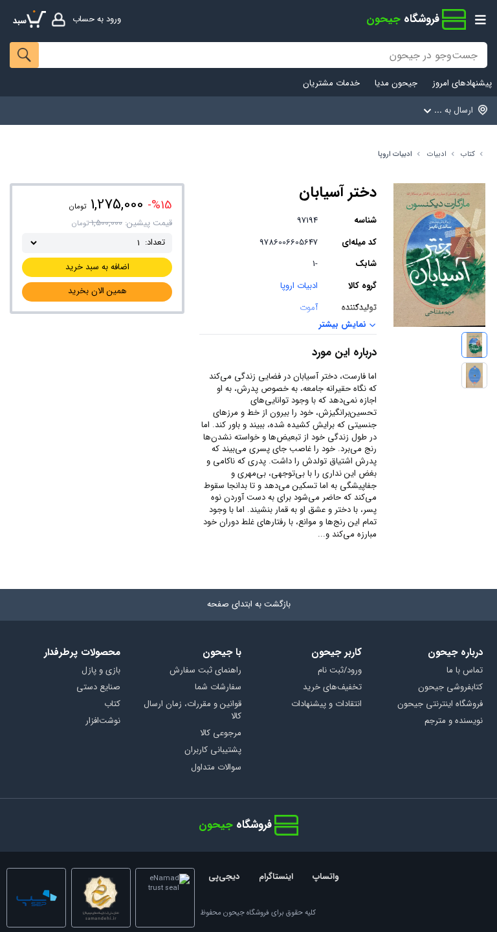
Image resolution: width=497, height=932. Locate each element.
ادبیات (437, 154)
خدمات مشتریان (331, 84)
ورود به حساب (96, 19)
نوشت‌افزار (102, 721)
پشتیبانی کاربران (212, 750)
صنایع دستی (98, 688)
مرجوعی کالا (220, 733)
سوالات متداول (216, 768)
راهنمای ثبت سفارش (205, 671)
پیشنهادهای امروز (462, 84)
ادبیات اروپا (395, 154)
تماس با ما (465, 671)
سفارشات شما (218, 688)
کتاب (468, 154)
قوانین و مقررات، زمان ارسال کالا (192, 710)
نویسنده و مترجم (454, 721)
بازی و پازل (101, 671)
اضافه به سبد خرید (97, 267)
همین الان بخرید (97, 291)
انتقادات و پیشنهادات (326, 704)
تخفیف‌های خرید (332, 688)
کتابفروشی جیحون (450, 688)
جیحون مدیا (396, 84)
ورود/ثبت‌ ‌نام (340, 671)
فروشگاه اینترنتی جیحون (440, 704)
